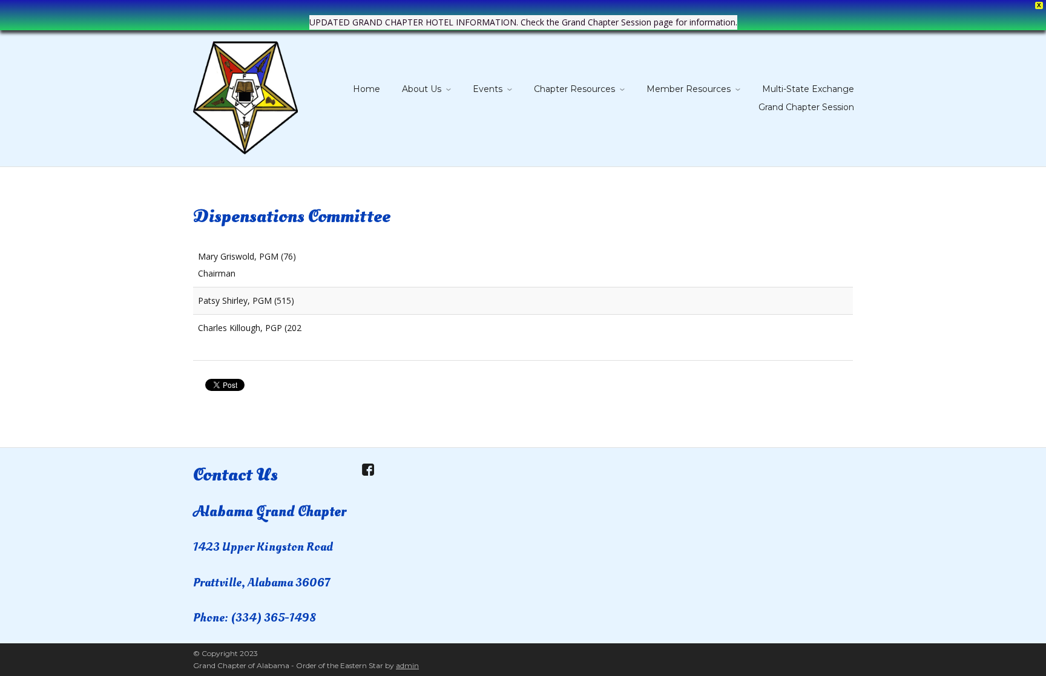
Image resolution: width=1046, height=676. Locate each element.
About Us (421, 89)
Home (366, 89)
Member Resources (688, 89)
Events (487, 89)
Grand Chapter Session (806, 107)
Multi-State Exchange (808, 89)
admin (407, 665)
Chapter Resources (574, 89)
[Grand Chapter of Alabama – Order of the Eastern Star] (245, 95)
